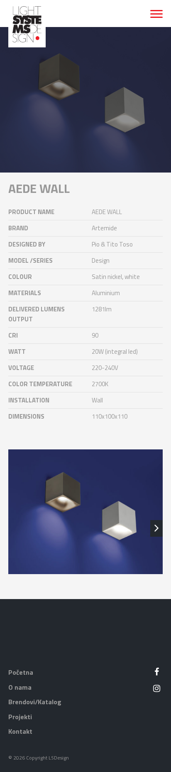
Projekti (20, 717)
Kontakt (20, 731)
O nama (20, 687)
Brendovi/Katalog (34, 702)
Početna (20, 672)
